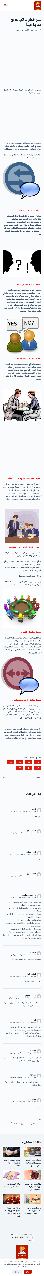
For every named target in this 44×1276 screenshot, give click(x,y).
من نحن (31, 1240)
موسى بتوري (31, 1099)
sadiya (33, 952)
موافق (27, 1272)
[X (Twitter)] (28, 762)
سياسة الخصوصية (27, 1237)
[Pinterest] (19, 762)
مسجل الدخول (26, 1123)
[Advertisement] (22, 58)
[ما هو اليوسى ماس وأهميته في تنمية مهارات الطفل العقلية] (32, 1199)
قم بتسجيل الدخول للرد (15, 812)
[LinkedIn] (10, 762)
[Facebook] (37, 762)
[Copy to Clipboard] (19, 768)
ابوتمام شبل (31, 974)
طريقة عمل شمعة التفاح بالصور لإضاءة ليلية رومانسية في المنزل (12, 1212)
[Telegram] (37, 768)
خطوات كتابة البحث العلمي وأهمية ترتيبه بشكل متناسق (33, 1163)
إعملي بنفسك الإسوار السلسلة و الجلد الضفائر (12, 1163)
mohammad (30, 852)
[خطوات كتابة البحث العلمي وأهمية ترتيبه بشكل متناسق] (32, 1152)
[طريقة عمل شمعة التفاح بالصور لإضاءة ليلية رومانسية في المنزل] (11, 1199)
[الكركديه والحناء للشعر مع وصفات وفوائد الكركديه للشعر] (32, 1175)
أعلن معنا (14, 1234)
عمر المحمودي (30, 995)
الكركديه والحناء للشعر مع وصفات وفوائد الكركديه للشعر (32, 1187)
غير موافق (17, 1272)
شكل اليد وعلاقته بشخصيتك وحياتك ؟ (12, 1185)
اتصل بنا (15, 1237)
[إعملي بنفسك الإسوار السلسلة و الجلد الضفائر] (11, 1152)
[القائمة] (6, 6)
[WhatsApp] (28, 768)
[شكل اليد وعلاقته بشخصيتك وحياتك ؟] (11, 1175)
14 (26, 30)
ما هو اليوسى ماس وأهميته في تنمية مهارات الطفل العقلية (33, 1211)
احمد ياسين (31, 873)
